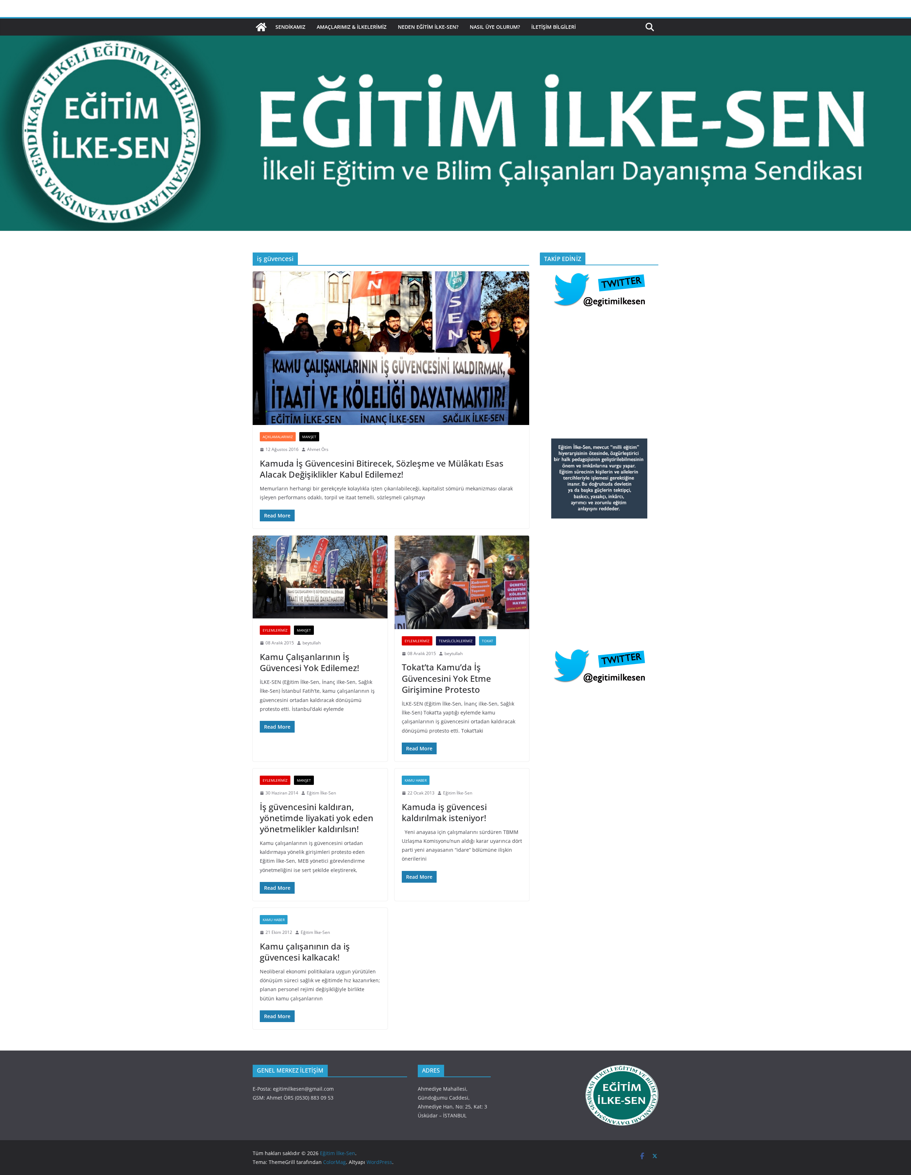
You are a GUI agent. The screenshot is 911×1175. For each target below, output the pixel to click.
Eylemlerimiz (275, 630)
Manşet (309, 436)
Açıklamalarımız (278, 436)
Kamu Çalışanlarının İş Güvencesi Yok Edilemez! (309, 662)
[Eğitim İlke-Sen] (261, 27)
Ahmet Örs (317, 449)
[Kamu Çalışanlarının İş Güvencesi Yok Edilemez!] (320, 577)
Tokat (487, 640)
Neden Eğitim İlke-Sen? (428, 26)
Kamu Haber (416, 780)
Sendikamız (290, 26)
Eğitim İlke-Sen (321, 793)
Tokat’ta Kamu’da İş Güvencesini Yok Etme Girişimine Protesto (446, 678)
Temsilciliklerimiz (456, 640)
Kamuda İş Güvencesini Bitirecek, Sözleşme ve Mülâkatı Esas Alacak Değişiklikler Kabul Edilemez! (382, 468)
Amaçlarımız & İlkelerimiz (351, 26)
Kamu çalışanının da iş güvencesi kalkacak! (305, 951)
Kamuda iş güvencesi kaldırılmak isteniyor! (444, 812)
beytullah (311, 643)
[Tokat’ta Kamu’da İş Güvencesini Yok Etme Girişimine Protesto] (462, 582)
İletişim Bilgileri (553, 26)
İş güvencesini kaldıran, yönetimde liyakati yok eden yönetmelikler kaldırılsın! (316, 818)
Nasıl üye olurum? (495, 26)
